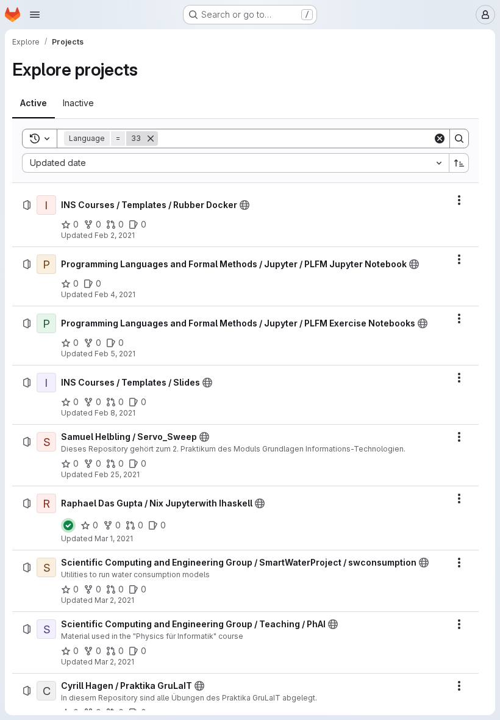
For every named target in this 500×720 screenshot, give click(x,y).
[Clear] (439, 138)
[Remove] (150, 138)
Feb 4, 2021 (115, 294)
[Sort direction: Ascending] (459, 163)
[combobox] (235, 163)
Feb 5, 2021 (115, 353)
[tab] (33, 103)
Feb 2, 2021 (115, 235)
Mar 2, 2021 (114, 600)
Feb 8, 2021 (115, 412)
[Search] (459, 138)
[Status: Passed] (68, 525)
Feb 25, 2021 (117, 474)
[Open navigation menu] (35, 14)
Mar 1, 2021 (114, 538)
